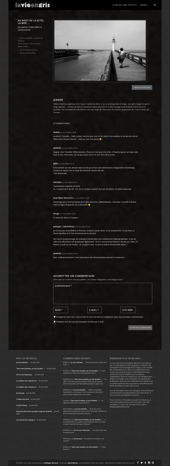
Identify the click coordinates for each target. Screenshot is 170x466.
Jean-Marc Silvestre (63, 198)
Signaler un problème (142, 87)
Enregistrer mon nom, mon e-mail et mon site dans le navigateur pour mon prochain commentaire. (99, 317)
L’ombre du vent (22, 399)
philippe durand (51, 463)
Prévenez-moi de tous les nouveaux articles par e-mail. (80, 322)
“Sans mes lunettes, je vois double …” (30, 368)
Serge (56, 213)
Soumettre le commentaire (140, 328)
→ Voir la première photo (27, 53)
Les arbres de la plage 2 (25, 420)
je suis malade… (22, 362)
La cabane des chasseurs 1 (26, 387)
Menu (144, 5)
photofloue (73, 463)
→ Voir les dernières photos (28, 50)
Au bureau (20, 393)
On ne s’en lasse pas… (24, 374)
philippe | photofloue (64, 226)
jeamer (24, 27)
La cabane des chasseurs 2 (26, 381)
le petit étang (21, 405)
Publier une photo (125, 5)
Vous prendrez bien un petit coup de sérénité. (34, 411)
